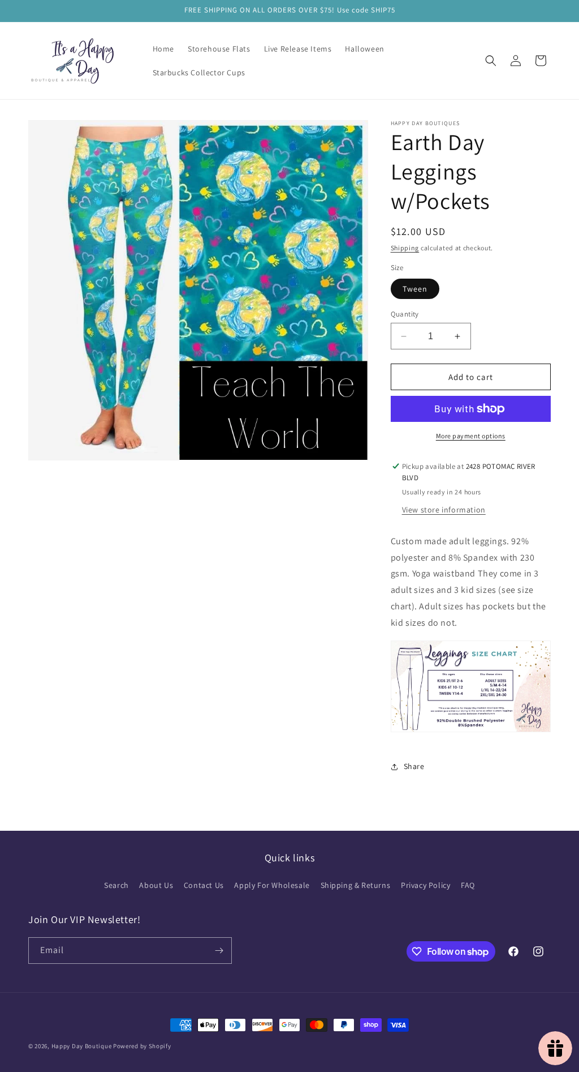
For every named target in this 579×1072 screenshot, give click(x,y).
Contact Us (204, 885)
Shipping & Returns (356, 885)
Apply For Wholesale (271, 885)
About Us (156, 885)
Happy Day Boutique (81, 1046)
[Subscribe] (218, 950)
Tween (415, 289)
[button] (490, 60)
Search (116, 885)
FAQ (468, 885)
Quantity (405, 314)
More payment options (470, 436)
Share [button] (414, 766)
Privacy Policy (425, 885)
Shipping (405, 248)
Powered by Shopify (142, 1046)
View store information (444, 510)
